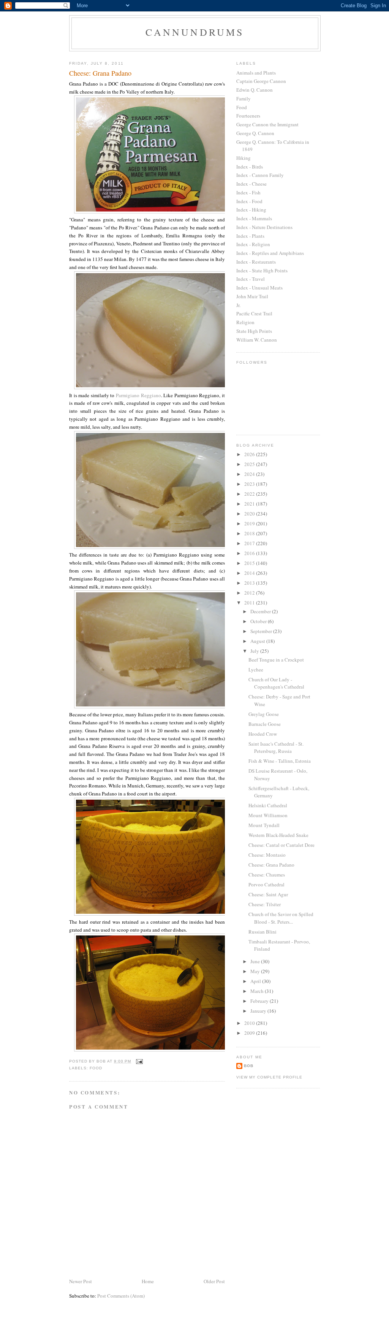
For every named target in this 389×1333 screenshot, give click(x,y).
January (258, 1010)
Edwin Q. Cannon (254, 89)
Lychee (255, 669)
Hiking (243, 157)
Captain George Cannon (261, 81)
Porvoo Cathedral (266, 884)
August (258, 641)
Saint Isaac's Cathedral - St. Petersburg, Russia (276, 747)
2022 (250, 493)
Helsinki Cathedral (267, 805)
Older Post (214, 1281)
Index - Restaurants (256, 261)
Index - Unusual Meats (259, 287)
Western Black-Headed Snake (278, 835)
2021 (250, 503)
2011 (250, 602)
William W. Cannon (256, 339)
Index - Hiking (251, 209)
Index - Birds (249, 166)
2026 (250, 454)
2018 (250, 533)
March (257, 991)
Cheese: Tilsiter (264, 904)
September (261, 631)
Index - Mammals (254, 218)
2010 (250, 1023)
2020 (250, 513)
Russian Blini (262, 931)
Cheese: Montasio (267, 854)
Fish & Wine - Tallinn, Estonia (279, 760)
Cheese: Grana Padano (271, 864)
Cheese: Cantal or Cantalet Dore (281, 844)
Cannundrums (194, 31)
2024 (250, 474)
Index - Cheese (251, 183)
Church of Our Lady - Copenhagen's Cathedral (276, 683)
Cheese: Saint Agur (268, 894)
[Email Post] (139, 1061)
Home (148, 1281)
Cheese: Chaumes (266, 874)
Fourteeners (248, 115)
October (259, 621)
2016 (250, 553)
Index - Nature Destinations (264, 227)
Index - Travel (250, 278)
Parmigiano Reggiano (138, 395)
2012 (250, 592)
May (255, 971)
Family (243, 98)
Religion (245, 322)
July (255, 650)
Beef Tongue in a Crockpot (276, 659)
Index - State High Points (262, 270)
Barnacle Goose (264, 724)
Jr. (238, 305)
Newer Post (80, 1281)
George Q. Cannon (255, 133)
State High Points (254, 331)
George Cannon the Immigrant (267, 124)
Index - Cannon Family (260, 175)
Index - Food (249, 201)
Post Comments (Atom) (121, 1295)
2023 (250, 483)
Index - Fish (248, 192)
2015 (250, 563)
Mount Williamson (268, 815)
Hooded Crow (262, 733)
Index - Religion (253, 244)
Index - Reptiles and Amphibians (270, 253)
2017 (250, 543)
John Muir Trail (252, 296)
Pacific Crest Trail (254, 313)
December (261, 611)
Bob (248, 1066)
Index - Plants (250, 235)
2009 (250, 1032)
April (256, 981)
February (260, 1000)
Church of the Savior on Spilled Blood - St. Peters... (280, 918)
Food (96, 1068)
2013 (250, 582)
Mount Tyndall (264, 825)
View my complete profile (269, 1077)
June (255, 961)
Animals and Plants (256, 72)
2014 (250, 572)
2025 (250, 464)
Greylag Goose (263, 714)
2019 (250, 523)
